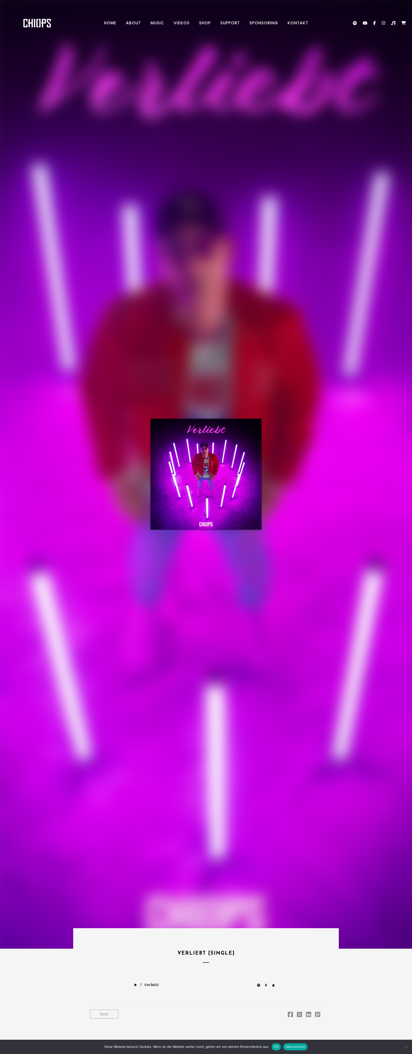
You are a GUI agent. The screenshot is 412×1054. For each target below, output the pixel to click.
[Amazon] (267, 985)
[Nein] (406, 1046)
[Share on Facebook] (290, 1015)
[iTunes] (275, 985)
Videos (182, 23)
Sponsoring (263, 23)
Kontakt (298, 23)
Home (110, 23)
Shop (205, 23)
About (133, 23)
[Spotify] (259, 985)
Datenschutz (295, 1047)
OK (276, 1047)
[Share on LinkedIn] (308, 1015)
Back (104, 1014)
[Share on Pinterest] (317, 1015)
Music (157, 23)
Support (230, 23)
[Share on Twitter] (299, 1015)
